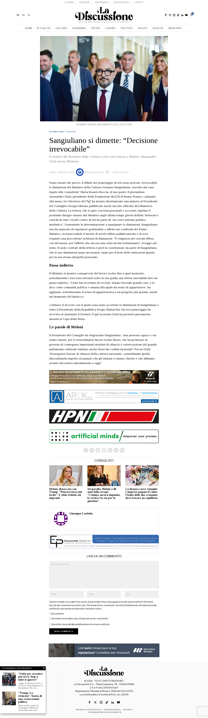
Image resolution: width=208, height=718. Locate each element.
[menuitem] (69, 2)
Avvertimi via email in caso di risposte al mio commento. (80, 618)
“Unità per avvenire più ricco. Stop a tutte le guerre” (30, 676)
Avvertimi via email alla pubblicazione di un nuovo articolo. (81, 624)
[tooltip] (166, 15)
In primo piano (57, 132)
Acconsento (57, 613)
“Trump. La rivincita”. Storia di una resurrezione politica (30, 697)
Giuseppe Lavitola (95, 172)
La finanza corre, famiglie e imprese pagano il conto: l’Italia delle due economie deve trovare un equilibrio (141, 493)
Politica (71, 132)
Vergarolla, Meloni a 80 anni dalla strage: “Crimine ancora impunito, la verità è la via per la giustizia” (103, 495)
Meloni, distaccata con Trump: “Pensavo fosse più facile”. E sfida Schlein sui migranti (65, 493)
